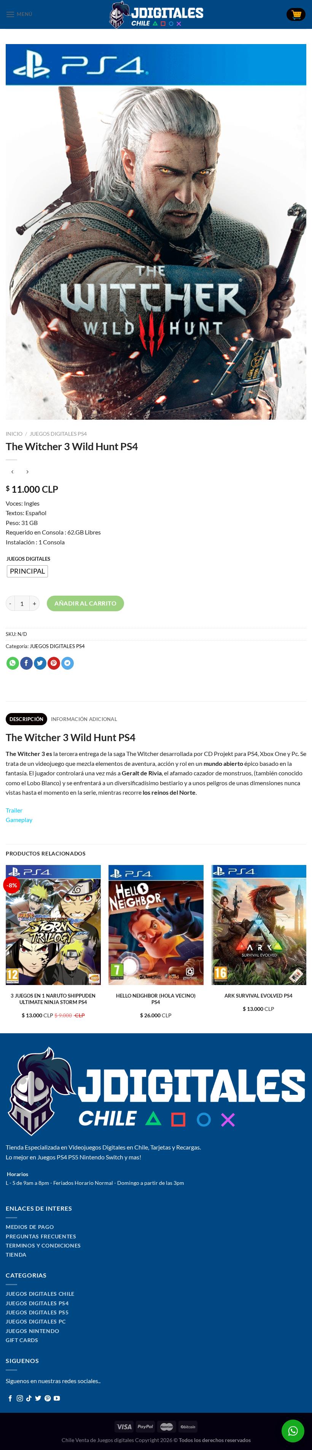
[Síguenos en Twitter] (38, 1398)
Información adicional (84, 719)
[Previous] (6, 948)
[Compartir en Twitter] (40, 663)
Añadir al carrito (85, 603)
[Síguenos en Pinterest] (48, 1398)
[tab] (26, 719)
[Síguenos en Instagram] (20, 1398)
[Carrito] (296, 14)
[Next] (306, 948)
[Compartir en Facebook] (26, 663)
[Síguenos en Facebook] (10, 1398)
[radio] (27, 571)
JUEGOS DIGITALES (28, 559)
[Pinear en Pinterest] (54, 663)
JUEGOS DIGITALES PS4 (58, 434)
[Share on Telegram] (67, 663)
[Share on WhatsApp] (12, 663)
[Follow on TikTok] (29, 1398)
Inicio (14, 434)
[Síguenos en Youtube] (57, 1398)
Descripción (27, 719)
